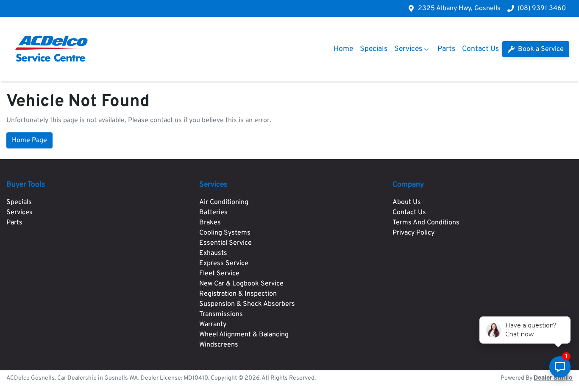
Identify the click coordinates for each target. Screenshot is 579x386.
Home (343, 49)
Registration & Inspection (238, 294)
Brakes (210, 222)
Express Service (223, 263)
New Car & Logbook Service (241, 284)
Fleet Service (219, 273)
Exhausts (213, 253)
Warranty (212, 324)
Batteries (213, 212)
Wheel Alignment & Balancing (244, 334)
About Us (406, 202)
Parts (446, 49)
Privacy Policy (413, 233)
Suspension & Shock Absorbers (247, 304)
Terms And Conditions (425, 222)
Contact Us (480, 49)
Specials (373, 49)
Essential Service (225, 243)
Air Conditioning (223, 202)
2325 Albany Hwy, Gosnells (459, 8)
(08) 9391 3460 (542, 8)
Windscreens (218, 345)
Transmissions (221, 314)
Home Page (29, 140)
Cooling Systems (225, 233)
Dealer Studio (553, 378)
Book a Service (540, 49)
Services (408, 49)
